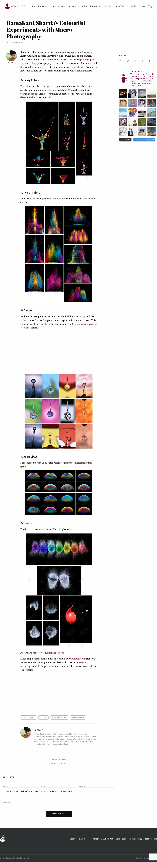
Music (142, 6)
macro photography (83, 59)
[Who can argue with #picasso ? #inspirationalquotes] (151, 112)
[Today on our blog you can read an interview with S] (132, 122)
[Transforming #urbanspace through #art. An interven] (151, 131)
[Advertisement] (58, 351)
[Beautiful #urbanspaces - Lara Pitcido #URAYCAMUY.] (151, 122)
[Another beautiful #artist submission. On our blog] (142, 103)
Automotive (43, 6)
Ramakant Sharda (54, 653)
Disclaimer (121, 839)
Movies (134, 6)
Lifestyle (107, 6)
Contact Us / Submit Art (101, 839)
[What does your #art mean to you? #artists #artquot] (123, 112)
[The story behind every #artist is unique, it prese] (132, 112)
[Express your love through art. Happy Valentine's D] (123, 93)
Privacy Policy (135, 839)
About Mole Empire (79, 839)
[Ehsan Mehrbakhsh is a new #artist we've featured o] (151, 103)
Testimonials (151, 839)
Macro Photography (59, 717)
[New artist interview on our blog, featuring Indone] (132, 103)
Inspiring (83, 6)
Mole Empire (122, 6)
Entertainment (58, 6)
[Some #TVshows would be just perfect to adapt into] (151, 93)
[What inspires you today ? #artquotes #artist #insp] (142, 93)
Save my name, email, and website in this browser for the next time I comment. (39, 791)
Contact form (77, 659)
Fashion (72, 6)
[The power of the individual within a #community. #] (142, 122)
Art (33, 6)
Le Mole (11, 63)
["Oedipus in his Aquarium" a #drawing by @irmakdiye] (123, 131)
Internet (94, 6)
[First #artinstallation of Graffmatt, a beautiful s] (123, 122)
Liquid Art (43, 717)
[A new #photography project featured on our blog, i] (142, 112)
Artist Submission (29, 717)
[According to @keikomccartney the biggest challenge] (132, 131)
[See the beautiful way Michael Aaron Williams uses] (123, 103)
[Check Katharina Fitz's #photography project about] (142, 131)
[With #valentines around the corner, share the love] (132, 93)
